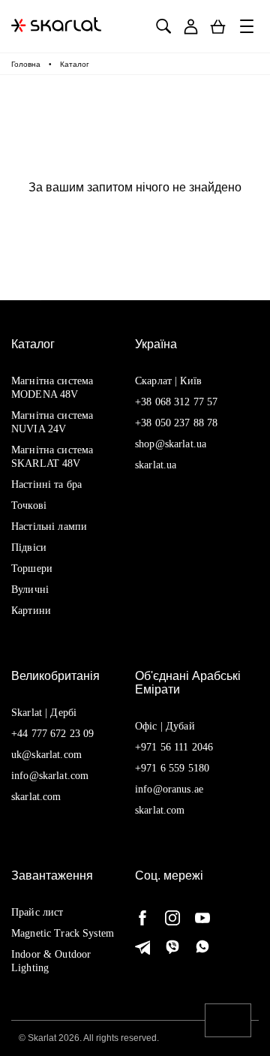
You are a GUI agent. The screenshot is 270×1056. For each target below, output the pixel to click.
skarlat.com (36, 796)
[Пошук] (163, 26)
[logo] (56, 26)
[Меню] (247, 26)
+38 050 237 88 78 (176, 423)
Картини (31, 610)
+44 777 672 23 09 (52, 733)
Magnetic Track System (62, 933)
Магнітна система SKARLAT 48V (52, 456)
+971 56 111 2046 (174, 747)
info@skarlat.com (49, 775)
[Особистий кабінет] (191, 26)
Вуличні (30, 589)
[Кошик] (217, 26)
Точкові (28, 505)
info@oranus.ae (169, 789)
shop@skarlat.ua (170, 444)
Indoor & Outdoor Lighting (51, 961)
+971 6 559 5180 (172, 768)
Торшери (31, 568)
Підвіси (28, 547)
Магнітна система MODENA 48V (52, 387)
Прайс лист (37, 912)
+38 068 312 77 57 (176, 402)
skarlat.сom (160, 810)
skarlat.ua (155, 465)
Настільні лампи (49, 526)
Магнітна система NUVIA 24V (52, 422)
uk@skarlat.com (46, 754)
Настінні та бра (46, 484)
